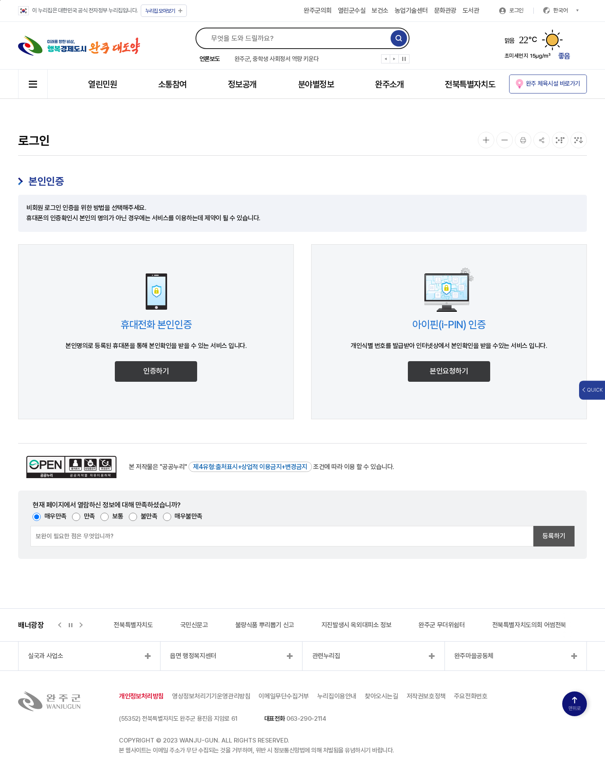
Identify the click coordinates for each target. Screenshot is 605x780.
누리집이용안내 (336, 696)
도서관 (471, 10)
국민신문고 (194, 625)
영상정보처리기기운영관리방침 (211, 696)
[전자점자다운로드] (578, 140)
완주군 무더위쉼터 (442, 625)
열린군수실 (352, 10)
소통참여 (172, 84)
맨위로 (574, 708)
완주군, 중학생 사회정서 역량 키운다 (277, 59)
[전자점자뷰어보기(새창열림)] (560, 140)
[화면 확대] (486, 140)
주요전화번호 (471, 696)
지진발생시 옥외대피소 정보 (356, 625)
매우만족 (55, 516)
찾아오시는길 (381, 696)
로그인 (516, 10)
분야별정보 (316, 84)
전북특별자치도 (470, 84)
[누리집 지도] (33, 84)
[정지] (404, 59)
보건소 (380, 10)
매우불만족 (188, 516)
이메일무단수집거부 (283, 696)
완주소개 (389, 84)
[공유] (541, 140)
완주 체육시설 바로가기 (553, 83)
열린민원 (102, 84)
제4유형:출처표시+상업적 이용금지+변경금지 (250, 467)
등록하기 (553, 536)
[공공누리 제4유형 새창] (71, 467)
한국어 (560, 10)
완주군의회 (318, 10)
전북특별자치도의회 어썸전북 (529, 625)
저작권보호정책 (426, 696)
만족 (89, 516)
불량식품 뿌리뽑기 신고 (264, 625)
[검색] (399, 38)
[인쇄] (523, 140)
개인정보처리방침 (141, 696)
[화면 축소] (504, 140)
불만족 (149, 516)
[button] (386, 60)
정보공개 (242, 84)
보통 (117, 516)
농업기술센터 (411, 10)
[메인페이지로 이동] (79, 46)
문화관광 (445, 10)
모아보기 (160, 11)
